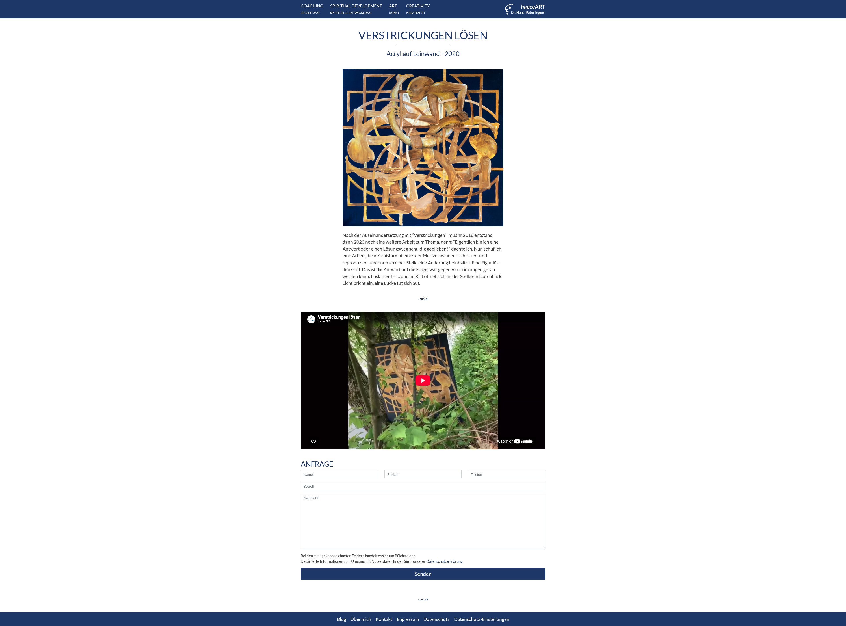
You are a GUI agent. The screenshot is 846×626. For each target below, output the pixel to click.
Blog (341, 619)
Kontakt (384, 619)
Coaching (312, 9)
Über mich (361, 619)
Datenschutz (436, 619)
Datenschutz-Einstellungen (481, 619)
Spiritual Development (356, 9)
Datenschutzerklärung (444, 561)
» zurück (423, 299)
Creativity (418, 9)
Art (394, 9)
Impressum (408, 619)
